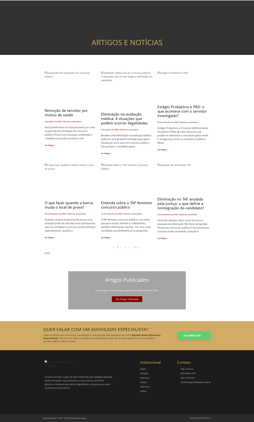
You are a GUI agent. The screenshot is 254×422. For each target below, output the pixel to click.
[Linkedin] (66, 399)
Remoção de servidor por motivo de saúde (66, 112)
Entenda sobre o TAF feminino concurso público (126, 205)
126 (135, 247)
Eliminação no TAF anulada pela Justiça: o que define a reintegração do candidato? (180, 203)
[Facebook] (48, 399)
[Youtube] (74, 399)
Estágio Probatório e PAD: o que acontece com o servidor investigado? (182, 111)
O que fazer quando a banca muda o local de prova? (69, 205)
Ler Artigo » (50, 145)
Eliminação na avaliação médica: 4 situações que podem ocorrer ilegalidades (124, 118)
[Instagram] (57, 399)
